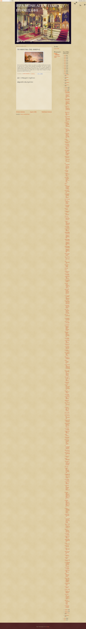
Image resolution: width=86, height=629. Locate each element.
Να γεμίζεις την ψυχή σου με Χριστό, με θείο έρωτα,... (67, 179)
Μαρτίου (66, 611)
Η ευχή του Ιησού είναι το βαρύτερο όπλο (67, 130)
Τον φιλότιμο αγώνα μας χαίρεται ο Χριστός (67, 306)
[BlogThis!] (38, 73)
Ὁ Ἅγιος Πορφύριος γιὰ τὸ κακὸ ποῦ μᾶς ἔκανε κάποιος (67, 510)
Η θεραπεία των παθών (67, 322)
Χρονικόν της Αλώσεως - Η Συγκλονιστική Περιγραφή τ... (67, 159)
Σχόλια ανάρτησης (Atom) (25, 114)
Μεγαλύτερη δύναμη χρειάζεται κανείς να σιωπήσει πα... (67, 291)
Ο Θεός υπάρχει (66, 140)
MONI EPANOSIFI (57, 54)
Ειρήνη (66, 269)
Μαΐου (66, 90)
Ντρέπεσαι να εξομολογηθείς (67, 453)
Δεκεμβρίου (67, 74)
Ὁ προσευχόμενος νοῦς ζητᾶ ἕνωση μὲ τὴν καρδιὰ (67, 520)
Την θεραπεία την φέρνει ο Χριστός (67, 280)
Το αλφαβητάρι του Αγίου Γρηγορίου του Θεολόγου (67, 564)
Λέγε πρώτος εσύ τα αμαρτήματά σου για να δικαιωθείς (67, 463)
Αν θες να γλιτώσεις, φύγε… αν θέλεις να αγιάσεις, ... (67, 409)
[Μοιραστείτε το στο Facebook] (41, 73)
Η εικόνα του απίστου (67, 456)
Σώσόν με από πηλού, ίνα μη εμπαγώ (67, 421)
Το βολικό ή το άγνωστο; (67, 344)
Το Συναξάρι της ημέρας (67, 145)
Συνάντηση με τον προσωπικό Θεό (67, 417)
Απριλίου (66, 609)
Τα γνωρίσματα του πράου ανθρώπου (67, 447)
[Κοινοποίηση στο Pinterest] (42, 73)
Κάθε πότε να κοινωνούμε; (67, 450)
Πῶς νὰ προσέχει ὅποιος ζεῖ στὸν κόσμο (67, 530)
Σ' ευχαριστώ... (67, 324)
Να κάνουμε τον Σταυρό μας (67, 191)
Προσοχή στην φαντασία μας (67, 552)
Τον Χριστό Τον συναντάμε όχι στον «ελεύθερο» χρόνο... (67, 596)
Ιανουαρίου (67, 615)
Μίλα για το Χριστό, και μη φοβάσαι (67, 357)
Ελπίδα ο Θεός (67, 589)
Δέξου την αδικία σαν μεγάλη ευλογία (67, 202)
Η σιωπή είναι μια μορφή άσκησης (67, 206)
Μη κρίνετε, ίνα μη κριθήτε (67, 265)
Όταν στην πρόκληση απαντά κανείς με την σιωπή (67, 311)
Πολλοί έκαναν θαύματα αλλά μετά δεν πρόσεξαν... (67, 425)
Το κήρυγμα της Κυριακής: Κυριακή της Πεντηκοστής (67, 108)
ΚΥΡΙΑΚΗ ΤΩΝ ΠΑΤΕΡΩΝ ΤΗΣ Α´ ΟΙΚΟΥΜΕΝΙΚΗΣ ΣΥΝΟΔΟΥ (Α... (67, 503)
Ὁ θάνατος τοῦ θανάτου (67, 142)
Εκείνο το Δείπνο (66, 209)
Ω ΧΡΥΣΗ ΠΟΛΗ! (66, 171)
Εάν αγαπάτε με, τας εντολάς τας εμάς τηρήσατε (67, 379)
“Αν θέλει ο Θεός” (67, 558)
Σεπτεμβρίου (67, 82)
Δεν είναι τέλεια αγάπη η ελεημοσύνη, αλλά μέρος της (67, 285)
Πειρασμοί (66, 268)
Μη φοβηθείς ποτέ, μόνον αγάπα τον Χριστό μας (67, 302)
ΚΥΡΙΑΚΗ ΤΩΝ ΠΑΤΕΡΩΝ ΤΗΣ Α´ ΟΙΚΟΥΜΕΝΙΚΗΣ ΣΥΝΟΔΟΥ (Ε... (67, 495)
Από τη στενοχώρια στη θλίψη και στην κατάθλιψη (67, 187)
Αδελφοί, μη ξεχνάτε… (67, 401)
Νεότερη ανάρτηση (20, 112)
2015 (65, 73)
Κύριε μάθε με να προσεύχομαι (67, 404)
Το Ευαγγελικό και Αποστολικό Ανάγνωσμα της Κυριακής (67, 119)
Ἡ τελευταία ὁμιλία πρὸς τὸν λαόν (67, 218)
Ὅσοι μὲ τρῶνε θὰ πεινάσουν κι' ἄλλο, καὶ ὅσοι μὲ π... (67, 526)
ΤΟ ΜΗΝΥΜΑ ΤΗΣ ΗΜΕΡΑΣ (67, 147)
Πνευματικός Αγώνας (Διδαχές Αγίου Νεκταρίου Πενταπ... (67, 328)
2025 (65, 57)
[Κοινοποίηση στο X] (40, 73)
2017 (65, 70)
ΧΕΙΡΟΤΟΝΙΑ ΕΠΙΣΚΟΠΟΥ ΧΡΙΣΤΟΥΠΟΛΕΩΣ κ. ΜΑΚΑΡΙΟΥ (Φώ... (67, 95)
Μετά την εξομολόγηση (67, 315)
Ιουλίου (66, 87)
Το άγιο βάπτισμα (67, 214)
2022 (65, 62)
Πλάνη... (66, 183)
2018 (65, 68)
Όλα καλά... (67, 466)
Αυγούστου (67, 84)
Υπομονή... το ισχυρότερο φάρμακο (67, 591)
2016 (65, 71)
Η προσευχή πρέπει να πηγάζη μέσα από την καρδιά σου (67, 135)
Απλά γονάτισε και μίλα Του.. (67, 361)
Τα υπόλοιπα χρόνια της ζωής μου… (67, 347)
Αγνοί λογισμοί (67, 199)
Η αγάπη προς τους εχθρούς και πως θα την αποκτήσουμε (67, 367)
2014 (65, 618)
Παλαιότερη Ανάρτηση (47, 112)
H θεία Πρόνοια (66, 435)
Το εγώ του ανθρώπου (67, 555)
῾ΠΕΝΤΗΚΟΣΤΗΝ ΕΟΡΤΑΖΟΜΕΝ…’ (67, 113)
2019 (65, 66)
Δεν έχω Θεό (67, 412)
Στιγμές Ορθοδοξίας (67, 459)
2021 (65, 63)
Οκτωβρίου (67, 79)
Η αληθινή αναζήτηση (67, 350)
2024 (65, 58)
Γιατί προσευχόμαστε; (67, 262)
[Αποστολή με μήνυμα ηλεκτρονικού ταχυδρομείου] (37, 73)
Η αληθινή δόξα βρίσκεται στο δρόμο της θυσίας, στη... (67, 470)
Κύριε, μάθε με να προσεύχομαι (67, 258)
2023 (65, 60)
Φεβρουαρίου (67, 612)
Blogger (48, 626)
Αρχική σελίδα (33, 112)
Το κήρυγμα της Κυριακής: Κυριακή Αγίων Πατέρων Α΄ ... (67, 488)
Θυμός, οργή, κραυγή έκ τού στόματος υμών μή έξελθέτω (67, 373)
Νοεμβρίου (67, 77)
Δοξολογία (66, 216)
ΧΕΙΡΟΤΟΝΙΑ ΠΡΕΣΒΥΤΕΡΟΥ (67, 540)
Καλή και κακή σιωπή (67, 560)
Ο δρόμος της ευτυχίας (67, 211)
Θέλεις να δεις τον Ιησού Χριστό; (67, 254)
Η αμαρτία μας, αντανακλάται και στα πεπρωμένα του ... (67, 387)
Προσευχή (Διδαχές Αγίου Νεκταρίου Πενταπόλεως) (67, 334)
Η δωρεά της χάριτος (67, 587)
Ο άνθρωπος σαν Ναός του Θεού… (67, 606)
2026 (65, 55)
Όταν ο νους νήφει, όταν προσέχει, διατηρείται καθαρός (67, 580)
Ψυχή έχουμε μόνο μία (67, 437)
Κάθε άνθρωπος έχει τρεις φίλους (67, 575)
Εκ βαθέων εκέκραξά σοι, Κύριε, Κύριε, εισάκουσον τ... (67, 125)
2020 (65, 65)
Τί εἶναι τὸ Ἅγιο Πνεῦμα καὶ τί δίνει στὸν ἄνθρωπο (67, 223)
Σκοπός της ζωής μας (67, 546)
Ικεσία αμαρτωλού (67, 543)
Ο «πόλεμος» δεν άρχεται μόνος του (67, 319)
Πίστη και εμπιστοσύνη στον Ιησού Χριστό (67, 602)
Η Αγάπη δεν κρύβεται (67, 383)
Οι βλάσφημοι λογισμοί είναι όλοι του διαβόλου (67, 196)
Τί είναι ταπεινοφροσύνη (67, 549)
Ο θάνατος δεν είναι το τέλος (67, 584)
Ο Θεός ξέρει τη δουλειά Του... (67, 515)
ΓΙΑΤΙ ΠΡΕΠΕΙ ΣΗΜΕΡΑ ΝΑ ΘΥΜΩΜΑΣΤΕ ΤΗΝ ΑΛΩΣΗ (67, 152)
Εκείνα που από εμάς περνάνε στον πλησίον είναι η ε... (67, 442)
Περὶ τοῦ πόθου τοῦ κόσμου (67, 391)
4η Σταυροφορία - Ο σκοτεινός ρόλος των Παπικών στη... (67, 166)
